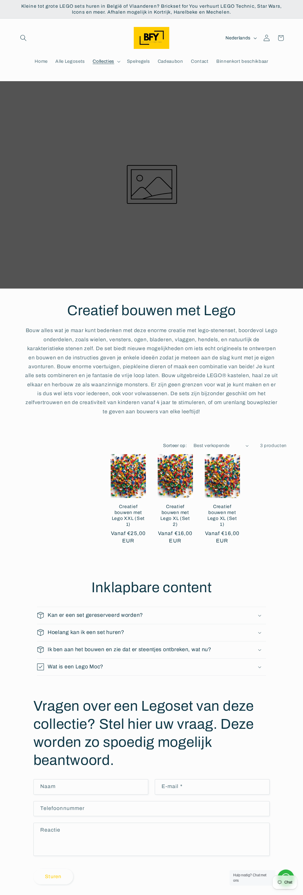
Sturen (53, 876)
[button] (23, 38)
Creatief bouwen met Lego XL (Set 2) (175, 515)
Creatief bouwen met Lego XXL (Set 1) (128, 515)
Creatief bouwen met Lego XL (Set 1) (222, 515)
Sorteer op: (175, 445)
